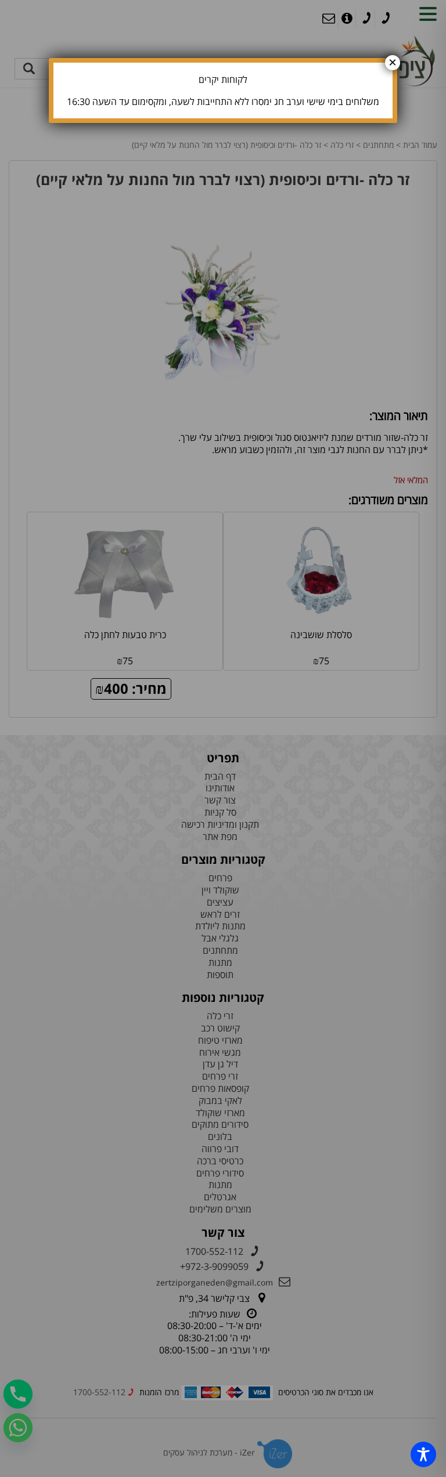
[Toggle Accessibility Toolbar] (423, 1454)
